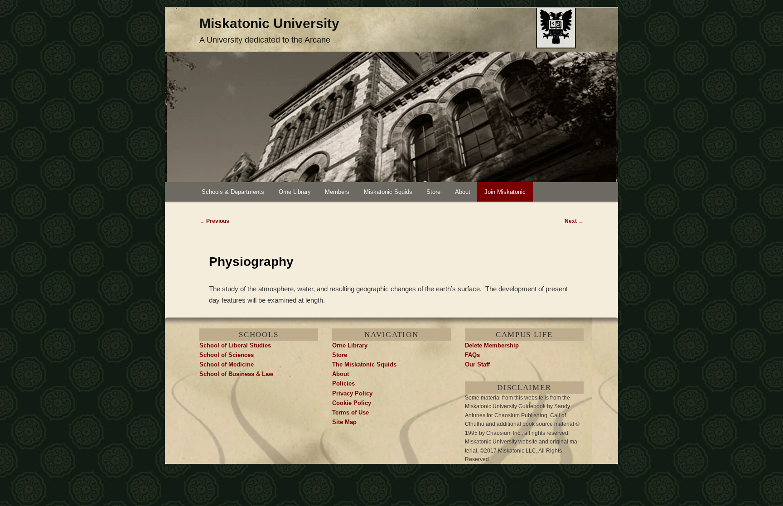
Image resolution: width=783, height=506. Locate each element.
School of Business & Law (236, 374)
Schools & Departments (233, 191)
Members (337, 191)
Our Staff (477, 364)
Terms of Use (350, 412)
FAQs (472, 355)
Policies (343, 383)
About (462, 191)
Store (433, 191)
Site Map (344, 422)
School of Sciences (226, 355)
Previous (214, 221)
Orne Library (295, 191)
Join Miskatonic (505, 191)
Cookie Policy (351, 403)
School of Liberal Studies (235, 345)
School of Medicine (226, 364)
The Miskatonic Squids (364, 364)
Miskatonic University (269, 23)
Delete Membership (492, 345)
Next (574, 221)
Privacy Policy (352, 393)
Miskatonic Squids (388, 191)
